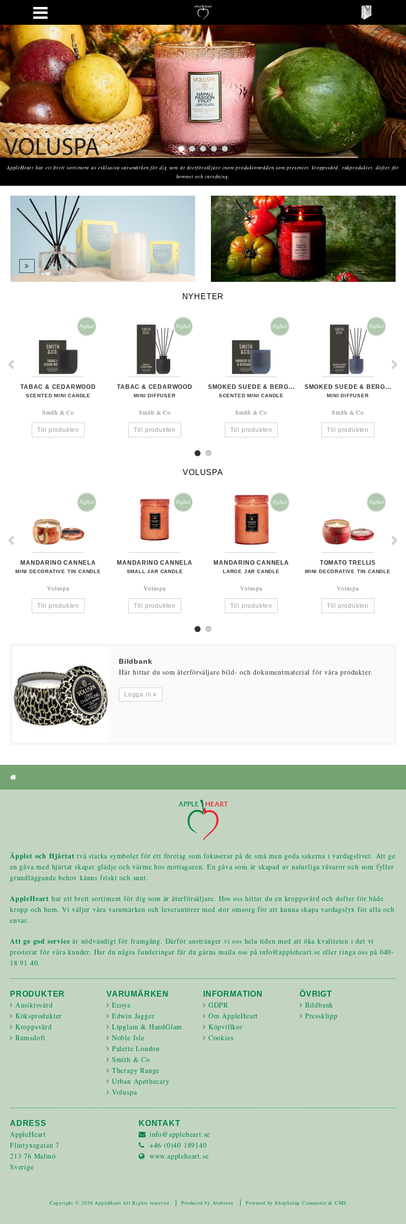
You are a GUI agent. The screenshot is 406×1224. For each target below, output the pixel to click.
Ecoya (121, 1005)
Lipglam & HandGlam (147, 1026)
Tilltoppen (386, 1204)
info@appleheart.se (180, 1134)
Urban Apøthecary (141, 1081)
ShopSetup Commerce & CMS (311, 1202)
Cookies (221, 1037)
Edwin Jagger (133, 1015)
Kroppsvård (33, 1026)
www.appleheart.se (179, 1156)
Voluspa (124, 1092)
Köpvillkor (225, 1026)
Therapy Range (135, 1070)
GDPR (218, 1005)
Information (233, 994)
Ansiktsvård (34, 1005)
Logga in (138, 694)
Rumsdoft (30, 1037)
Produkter (37, 994)
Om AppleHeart (233, 1015)
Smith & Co (131, 1059)
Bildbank (319, 1005)
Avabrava (222, 1202)
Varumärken (137, 994)
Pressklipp (321, 1015)
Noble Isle (128, 1037)
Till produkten (58, 429)
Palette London (136, 1048)
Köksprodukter (38, 1015)
